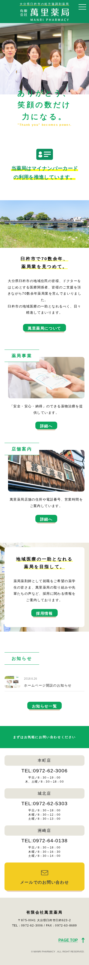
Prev (6, 59)
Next (83, 59)
